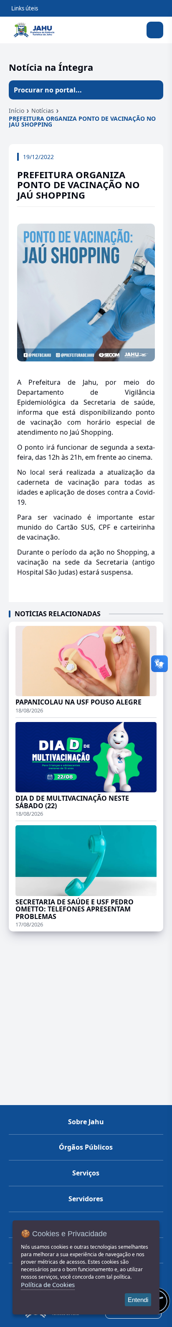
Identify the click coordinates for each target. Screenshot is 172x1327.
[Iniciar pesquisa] (153, 90)
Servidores (85, 1198)
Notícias (42, 111)
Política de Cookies (48, 1284)
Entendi (138, 1299)
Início (16, 111)
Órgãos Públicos (86, 1147)
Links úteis (24, 8)
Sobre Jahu (86, 1121)
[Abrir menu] (155, 30)
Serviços (85, 1173)
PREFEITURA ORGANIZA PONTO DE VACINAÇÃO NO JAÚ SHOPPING (82, 121)
